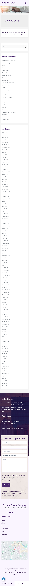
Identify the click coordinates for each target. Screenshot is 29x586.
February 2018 (5, 243)
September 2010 (6, 373)
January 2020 (5, 189)
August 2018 (5, 228)
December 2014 (6, 290)
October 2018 (5, 223)
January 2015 (5, 287)
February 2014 (5, 312)
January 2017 (5, 272)
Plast (3, 109)
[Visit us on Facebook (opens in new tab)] (2, 512)
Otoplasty (4, 107)
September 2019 (6, 199)
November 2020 (6, 167)
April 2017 (4, 265)
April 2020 (4, 182)
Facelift (3, 92)
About (3, 523)
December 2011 (6, 349)
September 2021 (6, 147)
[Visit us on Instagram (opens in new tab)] (4, 512)
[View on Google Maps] (14, 550)
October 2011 (5, 354)
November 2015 (6, 275)
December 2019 (6, 191)
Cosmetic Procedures (7, 85)
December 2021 (6, 140)
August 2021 (5, 150)
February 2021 (5, 162)
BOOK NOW (21, 584)
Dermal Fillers (5, 87)
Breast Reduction (6, 77)
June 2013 (4, 331)
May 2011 (4, 361)
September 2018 (6, 226)
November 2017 (6, 250)
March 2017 (5, 268)
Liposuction (4, 100)
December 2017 (6, 248)
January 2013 (5, 339)
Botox (3, 65)
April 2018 (4, 238)
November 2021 (6, 142)
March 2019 (5, 213)
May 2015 (4, 277)
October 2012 (5, 341)
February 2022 (5, 137)
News (3, 102)
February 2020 (5, 186)
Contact (3, 537)
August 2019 (5, 201)
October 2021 (5, 145)
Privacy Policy (13, 478)
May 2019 (4, 209)
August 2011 (5, 356)
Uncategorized (5, 119)
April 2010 (4, 385)
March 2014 (5, 309)
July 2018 (4, 231)
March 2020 (5, 184)
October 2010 (5, 371)
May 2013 (4, 334)
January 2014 (5, 314)
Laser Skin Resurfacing (7, 95)
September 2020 (6, 172)
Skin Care (4, 117)
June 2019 (4, 206)
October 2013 (5, 322)
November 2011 (6, 351)
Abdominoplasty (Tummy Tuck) (9, 60)
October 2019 (5, 196)
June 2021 (4, 155)
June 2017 (4, 260)
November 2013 (6, 319)
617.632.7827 (8, 584)
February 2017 (5, 270)
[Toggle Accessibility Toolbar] (3, 579)
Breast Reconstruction (7, 75)
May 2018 (4, 236)
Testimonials (4, 528)
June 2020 (4, 179)
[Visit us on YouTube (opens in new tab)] (10, 512)
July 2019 (4, 204)
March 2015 (5, 282)
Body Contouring (6, 63)
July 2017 (4, 258)
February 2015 (5, 285)
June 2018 (4, 233)
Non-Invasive (5, 104)
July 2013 (4, 329)
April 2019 (4, 211)
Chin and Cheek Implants (8, 82)
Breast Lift (4, 73)
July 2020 (4, 177)
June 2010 (4, 381)
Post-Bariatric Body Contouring (9, 112)
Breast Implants (5, 70)
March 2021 (5, 159)
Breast (3, 68)
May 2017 (4, 263)
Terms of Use (22, 572)
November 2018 (6, 221)
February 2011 (5, 366)
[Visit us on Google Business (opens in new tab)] (12, 512)
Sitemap (14, 574)
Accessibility (6, 572)
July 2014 (4, 299)
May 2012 (4, 344)
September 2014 (6, 295)
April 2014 (4, 307)
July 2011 (4, 358)
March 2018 (5, 241)
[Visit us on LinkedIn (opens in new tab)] (7, 512)
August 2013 (5, 327)
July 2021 (4, 152)
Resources (4, 534)
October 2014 (5, 292)
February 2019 (5, 216)
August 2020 (5, 174)
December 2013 (6, 317)
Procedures (4, 526)
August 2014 (5, 297)
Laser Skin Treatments (7, 97)
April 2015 (4, 280)
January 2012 (5, 346)
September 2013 (6, 324)
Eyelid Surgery (5, 90)
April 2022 (4, 132)
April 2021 (4, 157)
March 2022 (5, 135)
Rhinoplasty (4, 114)
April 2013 (4, 336)
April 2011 (4, 363)
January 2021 (5, 164)
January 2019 (5, 218)
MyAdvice (18, 570)
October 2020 (5, 169)
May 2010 (4, 383)
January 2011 (5, 368)
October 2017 (5, 253)
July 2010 (4, 378)
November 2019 (6, 194)
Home (3, 520)
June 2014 (4, 302)
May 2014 (4, 304)
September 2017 (6, 255)
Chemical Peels (5, 80)
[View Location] (3, 421)
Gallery (3, 531)
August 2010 (5, 376)
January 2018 (5, 245)
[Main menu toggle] (26, 3)
